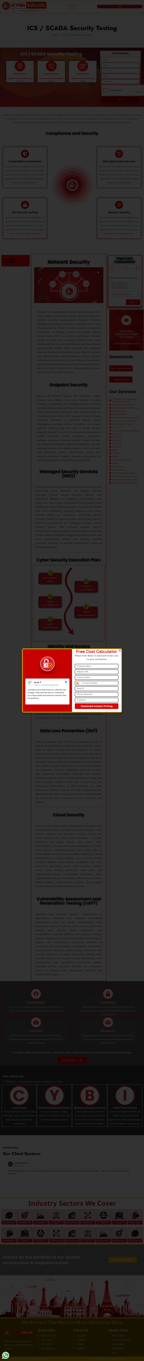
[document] (72, 680)
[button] (119, 650)
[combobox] (78, 683)
